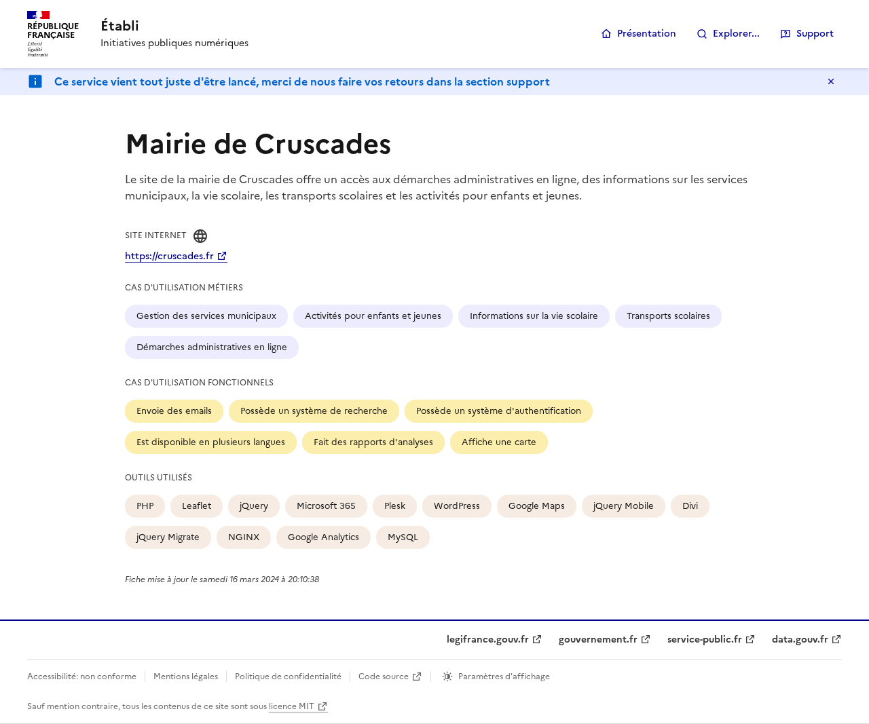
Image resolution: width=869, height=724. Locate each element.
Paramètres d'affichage (504, 676)
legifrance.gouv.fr (488, 639)
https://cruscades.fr (169, 256)
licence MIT (291, 706)
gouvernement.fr (598, 639)
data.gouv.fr (800, 639)
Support (815, 33)
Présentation (646, 33)
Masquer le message (831, 81)
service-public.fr (704, 639)
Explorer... (736, 33)
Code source (383, 676)
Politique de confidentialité (288, 676)
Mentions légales (185, 676)
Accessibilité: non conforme (81, 676)
